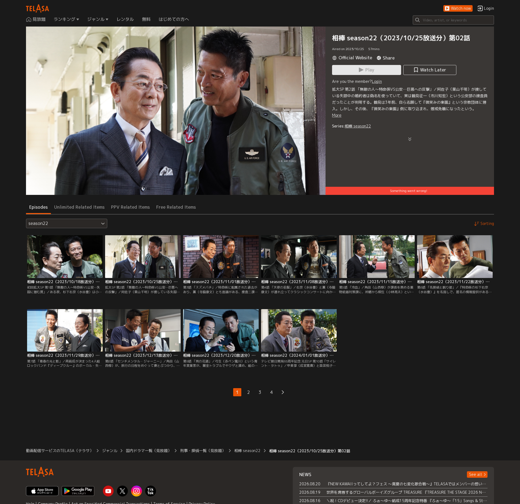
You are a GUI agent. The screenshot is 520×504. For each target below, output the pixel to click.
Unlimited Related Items (79, 207)
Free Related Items (176, 207)
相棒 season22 (358, 126)
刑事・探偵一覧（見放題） (203, 450)
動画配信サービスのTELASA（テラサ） (59, 450)
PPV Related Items (130, 207)
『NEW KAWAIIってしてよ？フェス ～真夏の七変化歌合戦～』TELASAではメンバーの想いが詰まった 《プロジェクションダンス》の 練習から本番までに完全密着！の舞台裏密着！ (406, 483)
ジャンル (109, 450)
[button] (458, 8)
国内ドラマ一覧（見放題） (148, 450)
